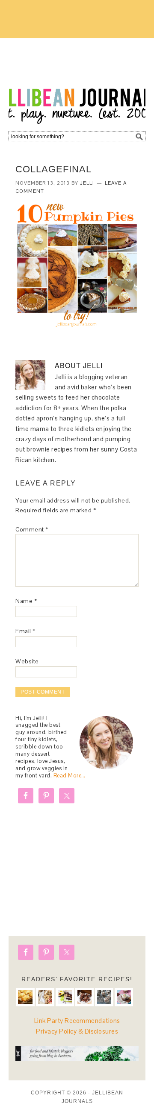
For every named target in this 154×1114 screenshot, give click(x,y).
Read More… (69, 775)
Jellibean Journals (77, 82)
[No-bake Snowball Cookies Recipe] (104, 997)
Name (26, 601)
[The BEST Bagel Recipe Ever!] (45, 997)
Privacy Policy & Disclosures (77, 1031)
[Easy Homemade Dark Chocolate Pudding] (124, 997)
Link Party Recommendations (77, 1021)
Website (27, 661)
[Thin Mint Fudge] (84, 997)
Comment (31, 529)
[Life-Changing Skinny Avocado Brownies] (65, 997)
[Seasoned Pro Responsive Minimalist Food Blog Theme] (77, 1059)
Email (25, 631)
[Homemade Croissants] (25, 997)
